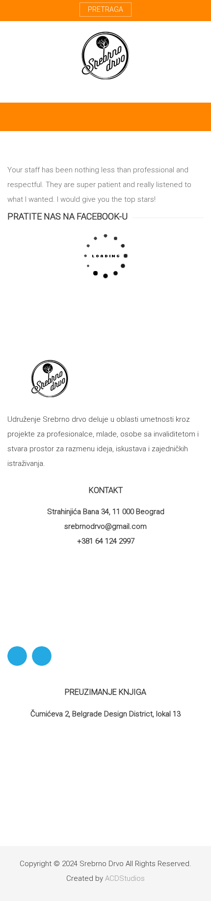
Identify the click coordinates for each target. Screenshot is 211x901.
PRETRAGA (105, 9)
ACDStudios (125, 878)
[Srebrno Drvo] (106, 55)
